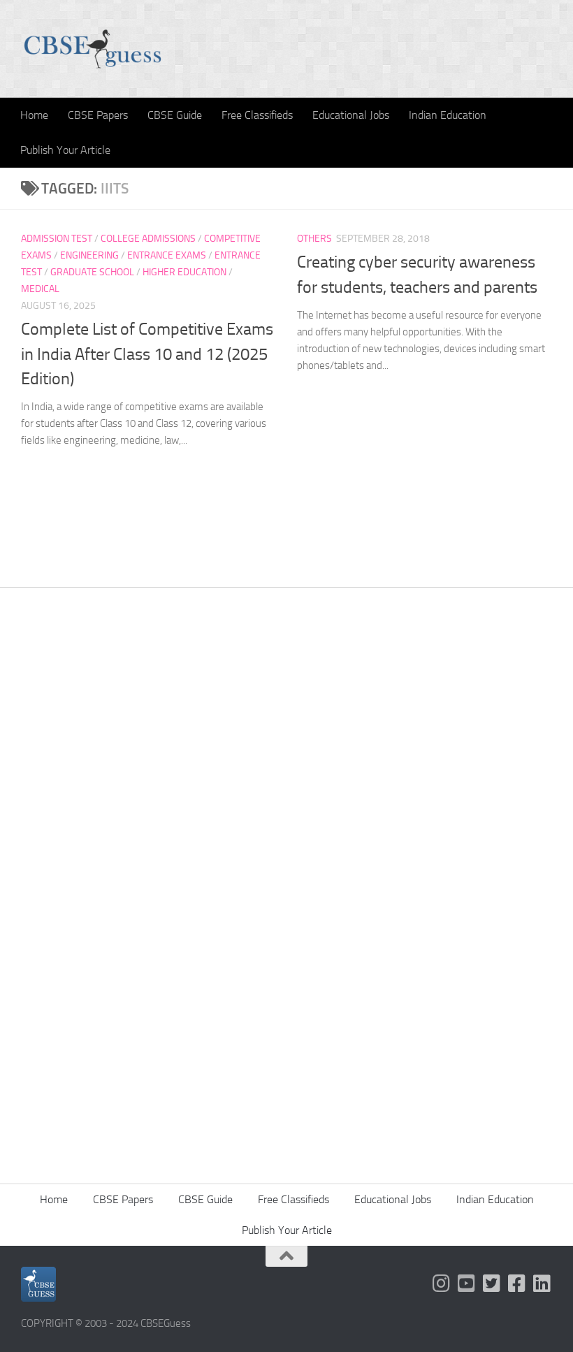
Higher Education (184, 272)
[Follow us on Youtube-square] (467, 1283)
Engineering (89, 255)
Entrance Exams (166, 255)
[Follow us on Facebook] (517, 1283)
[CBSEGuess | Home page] (92, 49)
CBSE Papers (98, 115)
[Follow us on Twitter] (492, 1283)
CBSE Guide (174, 115)
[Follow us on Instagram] (441, 1283)
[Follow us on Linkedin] (542, 1283)
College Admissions (148, 239)
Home (34, 115)
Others (314, 239)
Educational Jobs (350, 115)
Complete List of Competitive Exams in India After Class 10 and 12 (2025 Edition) (147, 353)
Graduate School (92, 272)
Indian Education (447, 115)
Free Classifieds (257, 115)
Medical (40, 289)
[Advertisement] (286, 766)
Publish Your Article (65, 150)
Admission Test (56, 239)
